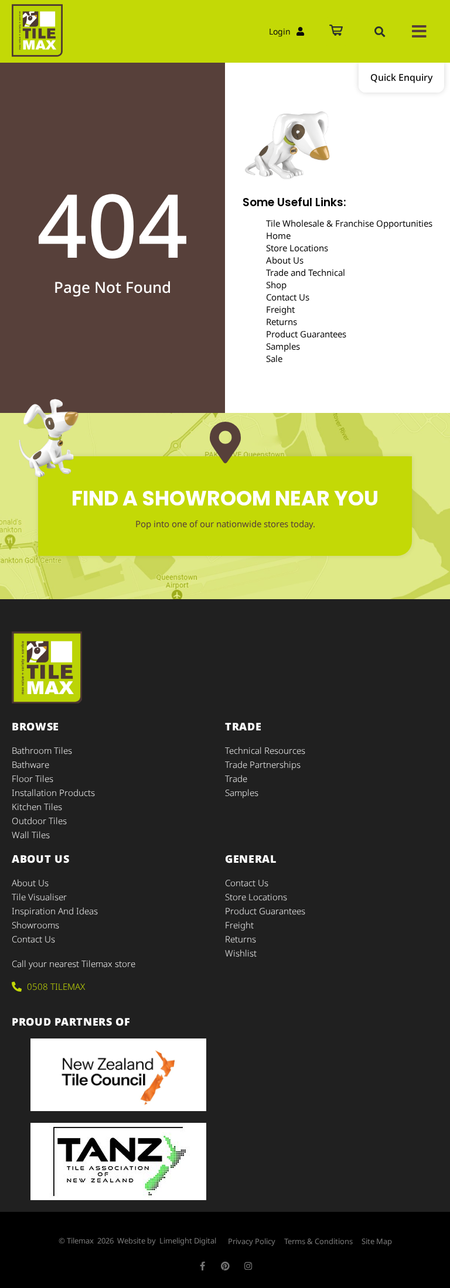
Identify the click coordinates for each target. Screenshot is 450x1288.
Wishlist (241, 953)
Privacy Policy (251, 1241)
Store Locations (297, 248)
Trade (236, 778)
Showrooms (35, 925)
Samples (283, 346)
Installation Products (53, 792)
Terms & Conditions (318, 1241)
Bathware (30, 764)
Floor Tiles (32, 778)
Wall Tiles (31, 835)
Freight (280, 309)
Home (278, 235)
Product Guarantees (306, 334)
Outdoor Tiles (39, 820)
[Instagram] (248, 1266)
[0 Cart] (336, 31)
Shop (276, 285)
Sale (274, 358)
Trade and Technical (305, 272)
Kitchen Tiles (37, 806)
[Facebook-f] (202, 1266)
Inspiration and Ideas (55, 911)
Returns (281, 321)
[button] (379, 31)
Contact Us (287, 297)
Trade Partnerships (263, 764)
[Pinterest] (225, 1266)
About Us (285, 260)
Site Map (377, 1241)
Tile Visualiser (39, 897)
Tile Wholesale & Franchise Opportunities (349, 223)
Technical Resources (265, 750)
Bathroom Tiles (42, 750)
